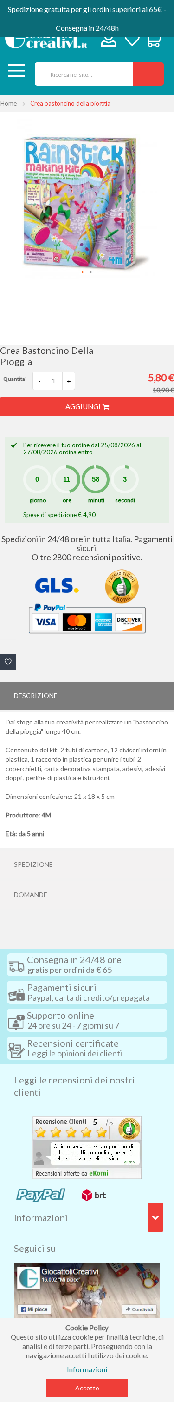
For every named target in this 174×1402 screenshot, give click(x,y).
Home (8, 103)
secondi (125, 500)
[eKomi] (87, 1147)
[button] (83, 272)
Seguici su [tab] (35, 1248)
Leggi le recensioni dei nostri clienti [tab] (74, 1085)
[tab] (87, 696)
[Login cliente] (108, 41)
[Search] (148, 74)
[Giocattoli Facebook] (87, 1289)
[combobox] (80, 74)
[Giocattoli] (46, 38)
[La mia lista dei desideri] (132, 40)
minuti (96, 500)
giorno (38, 500)
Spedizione (33, 864)
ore (67, 500)
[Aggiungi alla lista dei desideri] (8, 662)
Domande (30, 894)
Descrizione (36, 695)
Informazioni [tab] (41, 1217)
